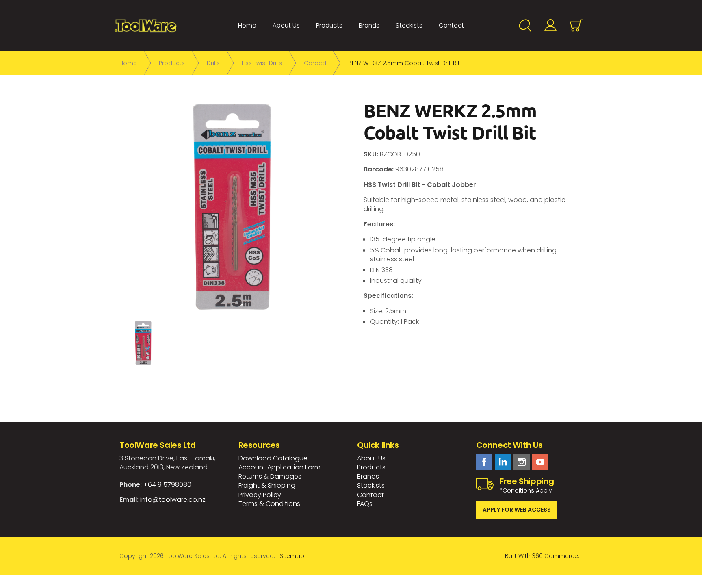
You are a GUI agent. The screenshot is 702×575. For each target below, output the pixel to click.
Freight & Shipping (266, 485)
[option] (232, 206)
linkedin (503, 462)
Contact (451, 25)
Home (247, 25)
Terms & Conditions (269, 503)
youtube (540, 462)
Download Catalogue (273, 458)
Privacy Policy (259, 494)
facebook (484, 462)
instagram (522, 462)
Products (329, 25)
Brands (369, 25)
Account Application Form (279, 467)
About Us (286, 25)
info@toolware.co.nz (173, 499)
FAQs (365, 503)
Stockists (409, 25)
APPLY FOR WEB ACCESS (517, 510)
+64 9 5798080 (167, 484)
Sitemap (292, 556)
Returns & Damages (269, 476)
